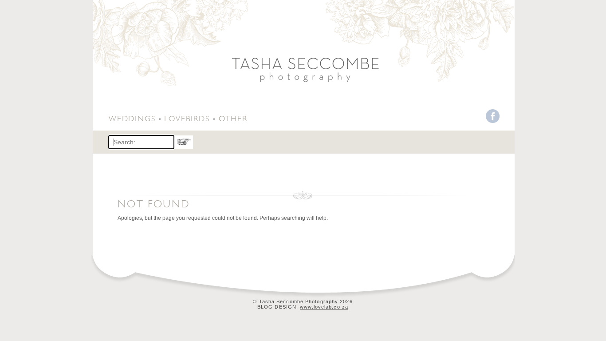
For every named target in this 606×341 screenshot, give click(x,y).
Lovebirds (186, 117)
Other (233, 117)
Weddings (132, 117)
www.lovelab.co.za (324, 306)
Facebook (493, 116)
